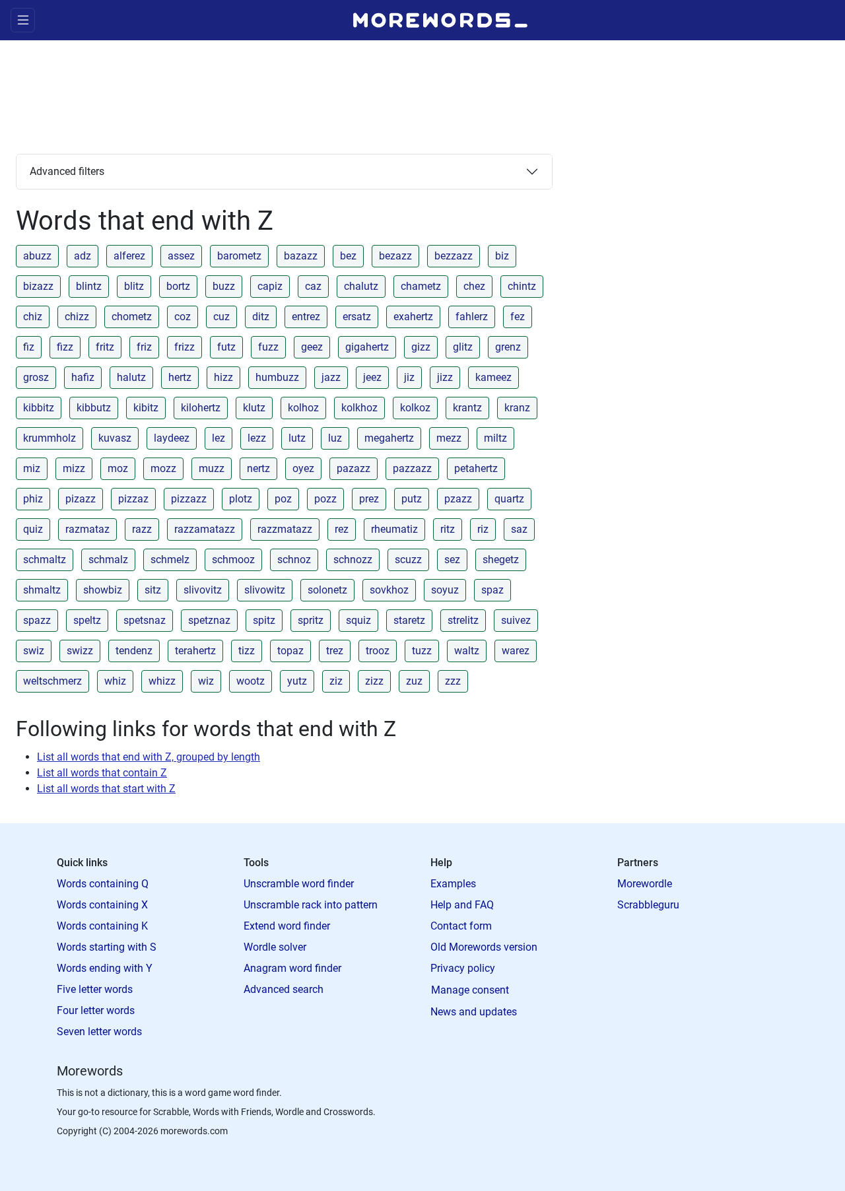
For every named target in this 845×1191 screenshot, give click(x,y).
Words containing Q (103, 883)
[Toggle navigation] (23, 20)
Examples (453, 883)
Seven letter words (99, 1031)
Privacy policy (462, 968)
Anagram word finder (292, 968)
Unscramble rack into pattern (311, 905)
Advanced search (283, 989)
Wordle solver (275, 947)
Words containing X (102, 905)
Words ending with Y (104, 968)
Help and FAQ (462, 905)
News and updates (473, 1011)
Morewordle (644, 883)
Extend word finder (287, 926)
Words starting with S (106, 947)
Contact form (461, 926)
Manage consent (470, 990)
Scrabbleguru (648, 905)
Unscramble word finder (299, 883)
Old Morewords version (483, 947)
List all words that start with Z (106, 788)
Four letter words (96, 1010)
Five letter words (95, 989)
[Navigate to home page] (440, 20)
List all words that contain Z (102, 772)
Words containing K (102, 926)
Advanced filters (67, 171)
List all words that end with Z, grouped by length (148, 757)
